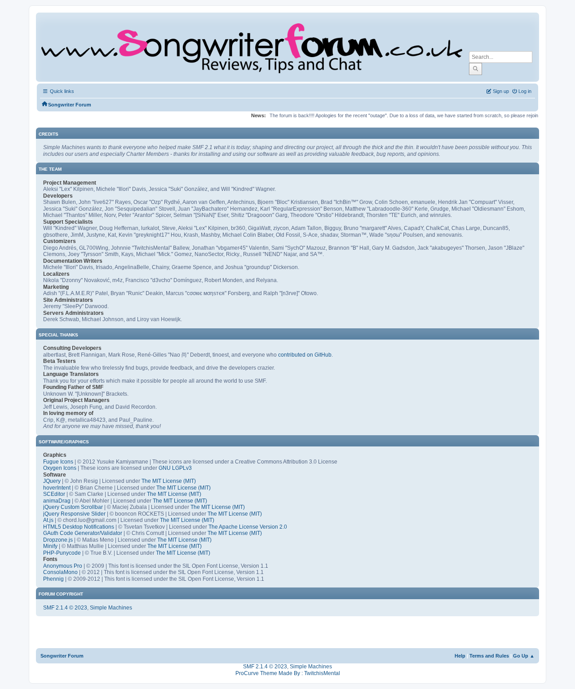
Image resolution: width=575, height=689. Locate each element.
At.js (48, 520)
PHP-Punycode (62, 553)
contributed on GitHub (305, 355)
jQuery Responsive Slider (74, 514)
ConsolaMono (60, 572)
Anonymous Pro (62, 566)
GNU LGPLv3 (175, 468)
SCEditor (54, 494)
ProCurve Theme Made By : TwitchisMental (287, 673)
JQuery (52, 481)
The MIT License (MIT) (169, 481)
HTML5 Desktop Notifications (78, 527)
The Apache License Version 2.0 (247, 527)
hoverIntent (57, 488)
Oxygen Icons (59, 468)
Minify (50, 546)
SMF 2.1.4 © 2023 (65, 608)
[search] (475, 69)
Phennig (53, 579)
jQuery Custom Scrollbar (73, 507)
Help (460, 655)
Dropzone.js (58, 540)
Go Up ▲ (524, 655)
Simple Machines (111, 608)
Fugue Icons (58, 462)
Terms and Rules (489, 655)
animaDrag (57, 501)
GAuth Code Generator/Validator (82, 533)
